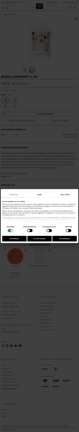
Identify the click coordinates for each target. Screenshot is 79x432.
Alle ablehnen (14, 238)
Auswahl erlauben (39, 238)
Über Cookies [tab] (65, 194)
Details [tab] (39, 194)
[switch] (30, 230)
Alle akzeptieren (64, 238)
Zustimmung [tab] (13, 194)
